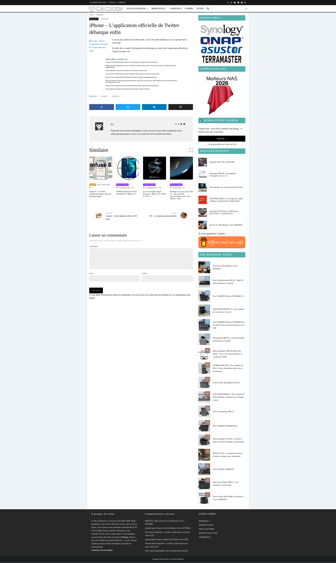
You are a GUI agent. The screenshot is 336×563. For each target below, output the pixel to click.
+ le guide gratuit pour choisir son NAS (222, 144)
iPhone (104, 96)
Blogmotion (204, 521)
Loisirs (189, 8)
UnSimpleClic (205, 537)
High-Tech (158, 8)
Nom (91, 273)
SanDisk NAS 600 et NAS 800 (222, 162)
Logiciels (176, 8)
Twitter (102, 540)
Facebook (118, 540)
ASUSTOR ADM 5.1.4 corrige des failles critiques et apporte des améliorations (226, 200)
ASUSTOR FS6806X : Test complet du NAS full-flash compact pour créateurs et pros (229, 397)
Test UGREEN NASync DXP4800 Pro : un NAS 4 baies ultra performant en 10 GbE (229, 325)
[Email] (180, 107)
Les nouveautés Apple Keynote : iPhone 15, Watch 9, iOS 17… (154, 193)
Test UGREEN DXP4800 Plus (225, 426)
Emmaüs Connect (206, 525)
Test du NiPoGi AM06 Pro (223, 469)
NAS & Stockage (136, 8)
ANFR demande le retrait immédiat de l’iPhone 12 (126, 192)
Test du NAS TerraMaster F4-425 (226, 383)
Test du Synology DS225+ (223, 411)
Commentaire (94, 246)
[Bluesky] (242, 2)
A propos (121, 2)
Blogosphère (94, 19)
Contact (112, 2)
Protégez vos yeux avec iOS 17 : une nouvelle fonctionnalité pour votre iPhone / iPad (181, 195)
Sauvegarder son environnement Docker (226, 187)
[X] (231, 2)
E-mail (144, 273)
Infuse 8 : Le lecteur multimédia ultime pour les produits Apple (100, 193)
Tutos (200, 8)
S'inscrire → (222, 138)
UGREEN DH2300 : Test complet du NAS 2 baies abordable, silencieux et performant (228, 368)
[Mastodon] (238, 2)
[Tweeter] (128, 107)
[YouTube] (235, 2)
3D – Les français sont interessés (162, 214)
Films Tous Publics (207, 529)
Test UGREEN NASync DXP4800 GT (228, 296)
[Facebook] (228, 2)
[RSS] (245, 2)
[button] (208, 8)
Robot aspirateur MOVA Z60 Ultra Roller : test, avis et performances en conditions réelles (228, 354)
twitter (115, 96)
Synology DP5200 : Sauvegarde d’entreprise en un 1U (222, 174)
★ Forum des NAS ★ (98, 2)
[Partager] (101, 107)
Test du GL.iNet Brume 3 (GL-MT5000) (225, 225)
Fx (112, 124)
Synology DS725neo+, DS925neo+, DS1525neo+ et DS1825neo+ (224, 212)
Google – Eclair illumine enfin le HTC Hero (122, 216)
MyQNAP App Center (208, 533)
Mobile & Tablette (122, 185)
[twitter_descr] (141, 73)
